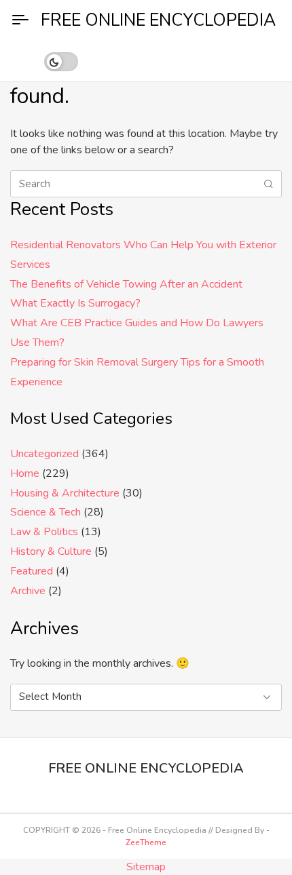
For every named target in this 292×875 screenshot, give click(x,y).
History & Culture (51, 551)
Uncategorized (44, 453)
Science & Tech (45, 512)
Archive (27, 590)
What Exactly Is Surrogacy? (75, 303)
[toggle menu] (20, 20)
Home (24, 473)
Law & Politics (44, 531)
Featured (31, 571)
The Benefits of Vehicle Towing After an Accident (126, 284)
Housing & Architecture (65, 493)
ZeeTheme (146, 842)
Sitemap (146, 866)
